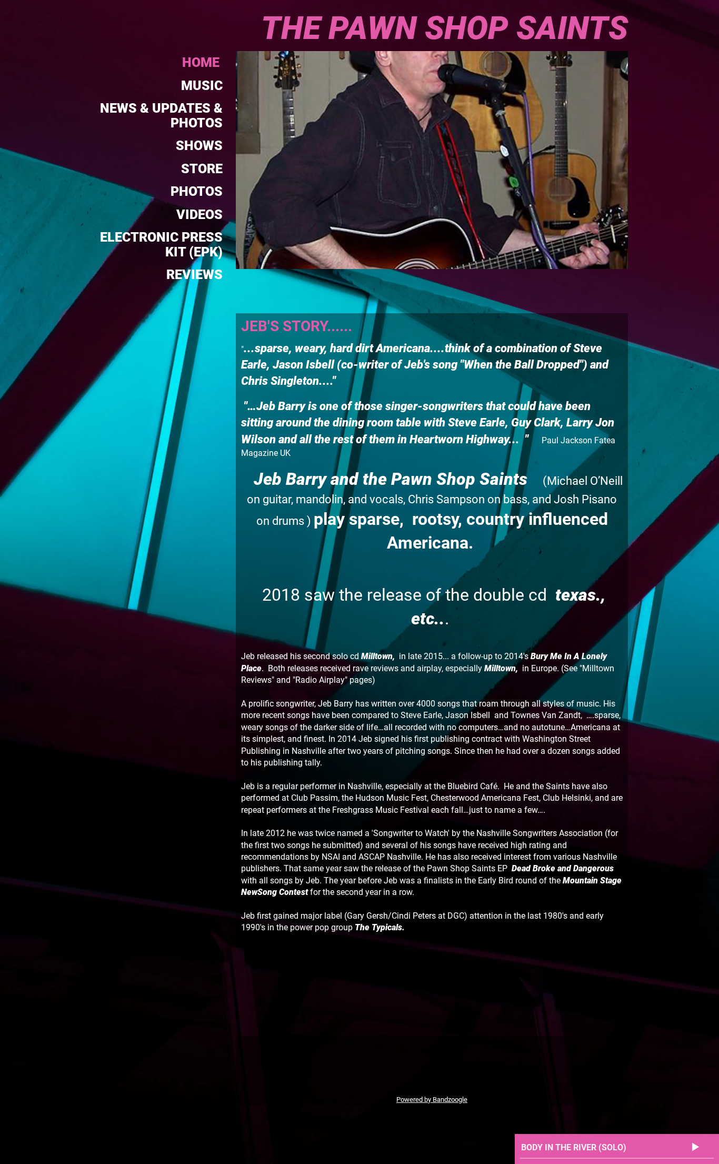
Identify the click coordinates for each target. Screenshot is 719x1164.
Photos (197, 191)
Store (202, 168)
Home (202, 62)
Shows (199, 145)
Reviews (194, 274)
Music (202, 85)
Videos (199, 214)
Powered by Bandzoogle (431, 1099)
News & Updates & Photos (161, 116)
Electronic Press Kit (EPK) (161, 245)
